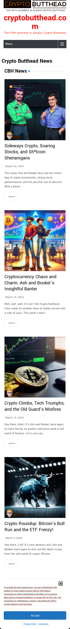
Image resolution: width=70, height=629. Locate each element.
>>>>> (11, 196)
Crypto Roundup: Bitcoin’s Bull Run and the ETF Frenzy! (34, 527)
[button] (61, 583)
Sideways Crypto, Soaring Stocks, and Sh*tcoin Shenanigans (29, 152)
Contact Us (43, 623)
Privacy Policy (30, 623)
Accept (35, 615)
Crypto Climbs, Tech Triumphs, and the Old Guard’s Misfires (34, 406)
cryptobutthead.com (35, 22)
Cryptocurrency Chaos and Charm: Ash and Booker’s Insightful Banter (30, 283)
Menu (8, 44)
